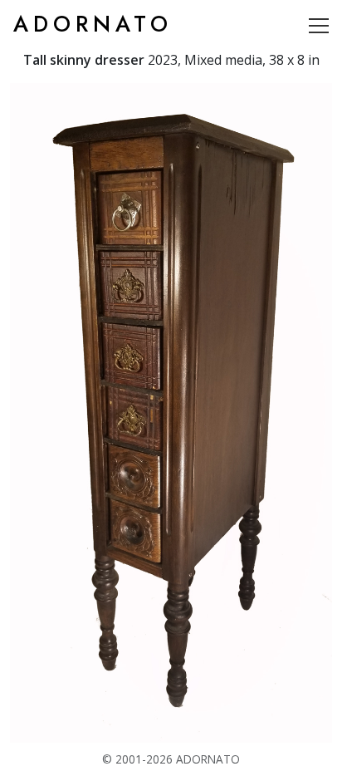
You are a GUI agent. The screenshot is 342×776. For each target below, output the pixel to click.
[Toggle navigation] (319, 25)
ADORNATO (93, 24)
